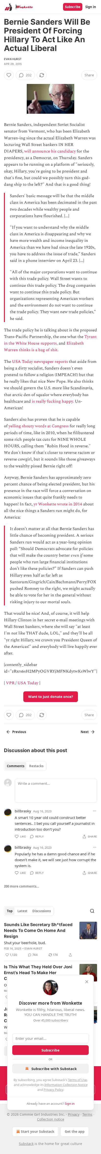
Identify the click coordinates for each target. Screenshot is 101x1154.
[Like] (9, 75)
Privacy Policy (53, 1089)
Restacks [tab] (36, 766)
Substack (26, 1143)
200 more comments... (21, 886)
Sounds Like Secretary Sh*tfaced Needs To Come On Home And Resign (38, 930)
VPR (10, 683)
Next (85, 732)
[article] (50, 940)
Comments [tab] (15, 766)
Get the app (75, 1131)
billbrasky (23, 810)
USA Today (27, 683)
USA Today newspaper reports (40, 361)
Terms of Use (77, 1080)
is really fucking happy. (53, 401)
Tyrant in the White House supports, (50, 340)
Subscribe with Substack (54, 1068)
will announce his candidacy (50, 151)
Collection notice (50, 1119)
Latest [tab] (22, 911)
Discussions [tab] (41, 911)
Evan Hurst (13, 59)
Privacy (73, 1114)
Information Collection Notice (66, 1085)
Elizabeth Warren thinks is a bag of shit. (44, 346)
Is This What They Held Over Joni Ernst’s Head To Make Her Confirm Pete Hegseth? (38, 972)
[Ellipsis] (95, 811)
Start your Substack (37, 1131)
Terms (87, 1114)
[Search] (92, 911)
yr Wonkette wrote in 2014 (58, 504)
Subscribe (72, 7)
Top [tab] (10, 911)
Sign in (90, 7)
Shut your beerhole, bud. (25, 942)
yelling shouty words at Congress (39, 426)
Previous (19, 732)
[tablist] (25, 766)
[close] (87, 982)
